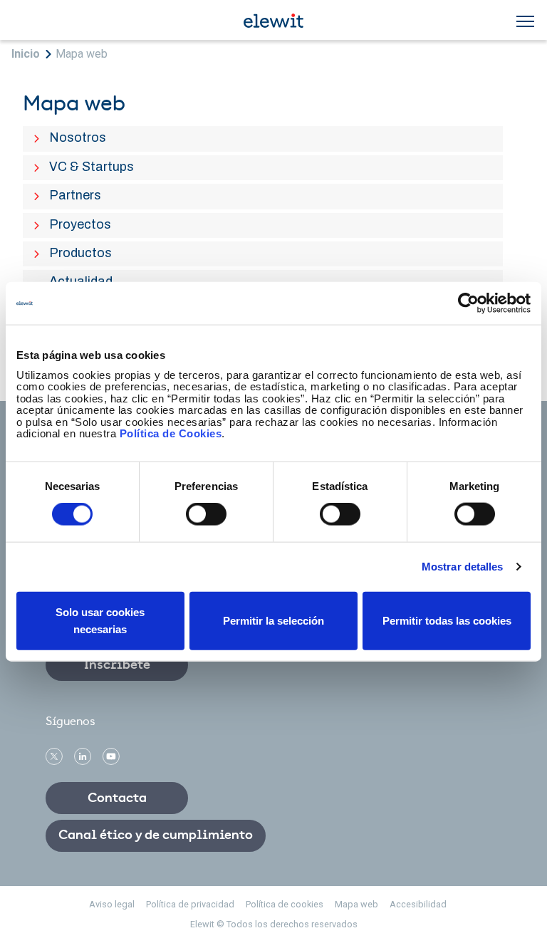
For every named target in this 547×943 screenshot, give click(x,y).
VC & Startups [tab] (93, 167)
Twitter (54, 756)
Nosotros (77, 137)
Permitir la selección (273, 620)
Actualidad (81, 281)
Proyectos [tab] (82, 224)
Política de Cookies (171, 433)
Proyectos (80, 224)
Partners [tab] (77, 195)
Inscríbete (117, 665)
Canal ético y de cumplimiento (155, 835)
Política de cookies (284, 904)
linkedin (82, 756)
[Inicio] (273, 19)
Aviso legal (112, 904)
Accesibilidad (418, 904)
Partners (75, 195)
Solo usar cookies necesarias (100, 620)
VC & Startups (91, 166)
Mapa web (82, 54)
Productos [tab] (82, 253)
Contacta (117, 798)
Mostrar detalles (463, 567)
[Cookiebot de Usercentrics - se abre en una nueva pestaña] (468, 303)
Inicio (25, 54)
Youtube (111, 756)
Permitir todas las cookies (446, 620)
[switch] (206, 514)
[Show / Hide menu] (525, 21)
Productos (80, 252)
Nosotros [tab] (79, 137)
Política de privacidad (190, 904)
